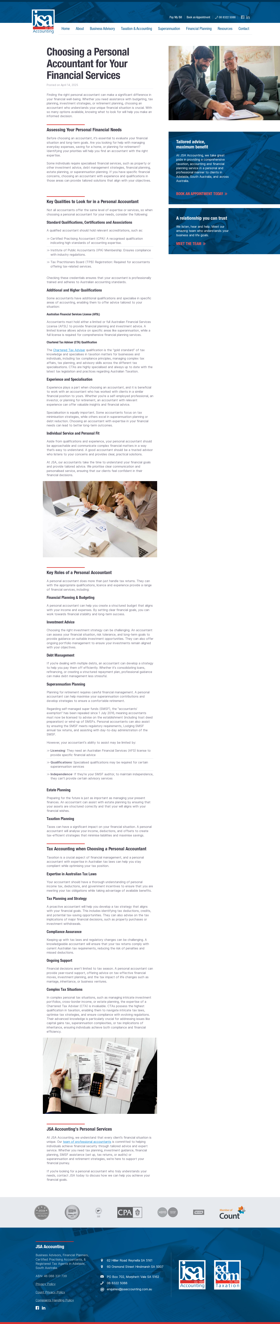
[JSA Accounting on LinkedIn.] (248, 17)
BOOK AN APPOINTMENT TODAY (199, 193)
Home (66, 28)
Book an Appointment (198, 17)
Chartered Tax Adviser (69, 350)
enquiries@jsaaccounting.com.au (129, 1289)
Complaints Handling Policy (55, 1300)
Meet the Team (188, 243)
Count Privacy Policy (50, 1292)
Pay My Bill (176, 17)
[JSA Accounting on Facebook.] (242, 17)
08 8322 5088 (227, 17)
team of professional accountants (87, 1142)
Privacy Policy (46, 1284)
